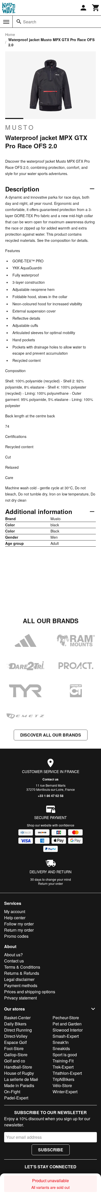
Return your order (50, 883)
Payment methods (20, 985)
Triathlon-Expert (67, 1073)
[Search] (19, 21)
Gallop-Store (15, 1055)
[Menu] (6, 22)
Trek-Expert (63, 1067)
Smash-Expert (66, 1036)
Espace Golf (15, 1042)
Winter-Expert (65, 1092)
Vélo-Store (62, 1085)
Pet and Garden (67, 1024)
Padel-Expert (16, 1098)
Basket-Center (17, 1018)
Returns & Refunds (21, 973)
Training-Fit (63, 1061)
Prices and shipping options (29, 992)
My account (14, 911)
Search (29, 22)
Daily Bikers (15, 1024)
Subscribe (50, 1150)
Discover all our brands (50, 735)
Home (10, 34)
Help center (14, 918)
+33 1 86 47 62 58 (50, 795)
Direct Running (18, 1030)
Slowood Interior (68, 1030)
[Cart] (96, 8)
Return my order (19, 930)
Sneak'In (61, 1042)
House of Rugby (19, 1073)
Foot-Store (14, 1048)
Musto (20, 127)
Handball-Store (18, 1067)
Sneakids (61, 1048)
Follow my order (19, 924)
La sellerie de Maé (21, 1079)
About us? (13, 955)
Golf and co (14, 1061)
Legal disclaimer (19, 979)
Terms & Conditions (22, 967)
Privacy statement (20, 998)
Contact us (50, 779)
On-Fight (12, 1092)
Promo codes (16, 936)
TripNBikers (63, 1079)
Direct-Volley (15, 1036)
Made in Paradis (19, 1085)
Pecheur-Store (66, 1018)
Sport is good (65, 1055)
